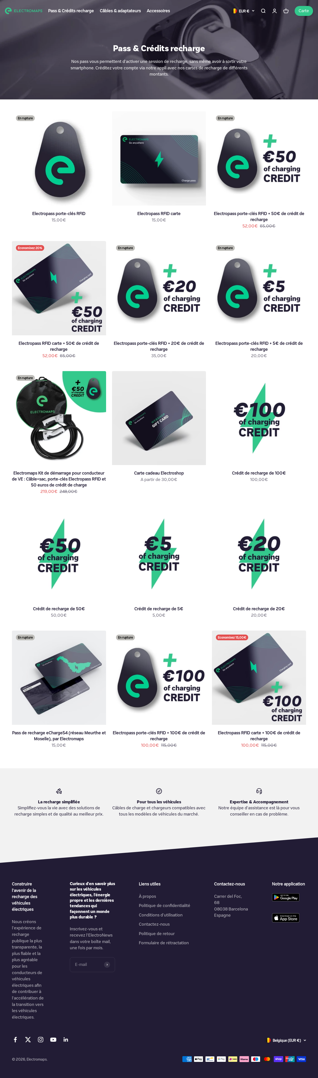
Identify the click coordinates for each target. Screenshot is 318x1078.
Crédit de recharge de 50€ (59, 609)
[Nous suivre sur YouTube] (53, 1039)
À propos (147, 896)
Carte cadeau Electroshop (159, 473)
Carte (304, 11)
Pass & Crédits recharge (71, 11)
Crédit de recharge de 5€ (158, 609)
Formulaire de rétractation (164, 943)
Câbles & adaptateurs (120, 11)
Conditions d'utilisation (161, 915)
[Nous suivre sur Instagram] (40, 1039)
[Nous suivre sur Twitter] (28, 1041)
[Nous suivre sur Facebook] (15, 1039)
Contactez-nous (154, 924)
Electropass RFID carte (159, 214)
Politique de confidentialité (164, 905)
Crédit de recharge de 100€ (259, 473)
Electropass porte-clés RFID (58, 214)
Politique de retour (157, 934)
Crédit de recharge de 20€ (259, 609)
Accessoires (158, 11)
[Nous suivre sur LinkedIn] (66, 1039)
